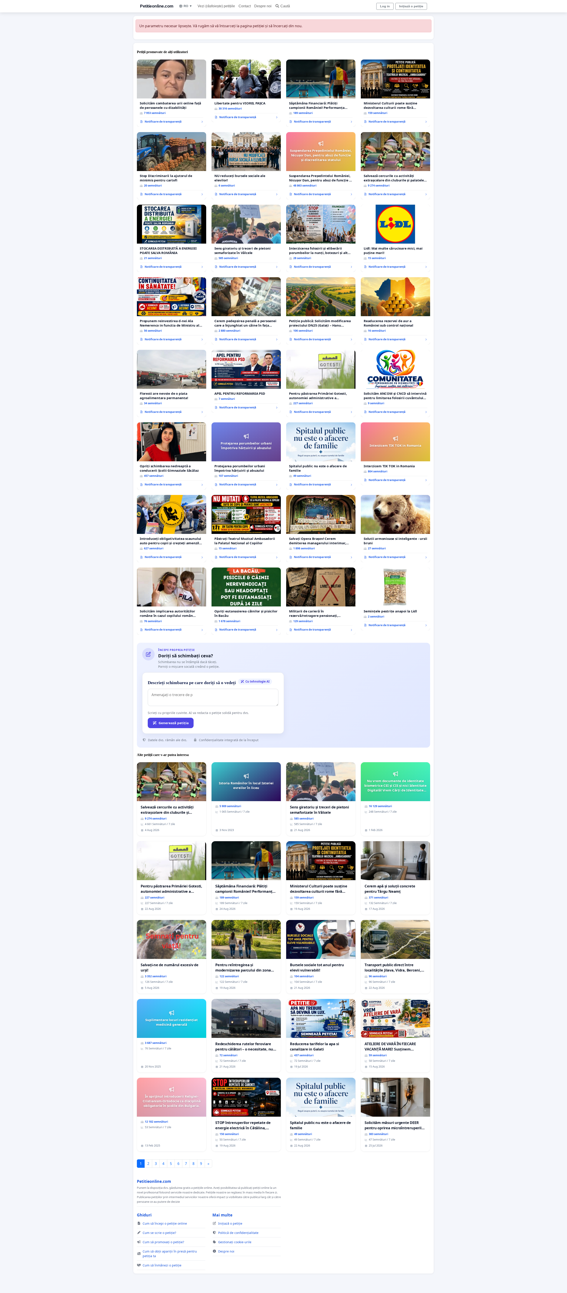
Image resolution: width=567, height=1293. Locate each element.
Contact (245, 6)
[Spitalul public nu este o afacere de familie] (320, 456)
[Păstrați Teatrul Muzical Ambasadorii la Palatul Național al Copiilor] (246, 528)
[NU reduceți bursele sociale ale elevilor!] (246, 165)
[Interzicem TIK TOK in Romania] (395, 453)
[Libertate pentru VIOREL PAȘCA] (246, 91)
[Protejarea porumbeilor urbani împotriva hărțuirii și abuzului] (246, 456)
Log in (385, 6)
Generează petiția (174, 723)
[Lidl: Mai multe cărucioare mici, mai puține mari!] (395, 238)
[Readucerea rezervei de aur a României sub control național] (395, 310)
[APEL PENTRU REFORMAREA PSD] (246, 381)
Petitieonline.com (156, 6)
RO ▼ (188, 6)
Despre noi (263, 6)
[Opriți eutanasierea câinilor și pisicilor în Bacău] (246, 601)
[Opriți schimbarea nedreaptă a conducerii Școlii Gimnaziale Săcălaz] (171, 456)
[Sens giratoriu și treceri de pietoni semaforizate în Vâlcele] (246, 238)
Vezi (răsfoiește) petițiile (216, 6)
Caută (285, 6)
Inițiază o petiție (411, 6)
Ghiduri (144, 1215)
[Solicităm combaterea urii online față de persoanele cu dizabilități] (171, 93)
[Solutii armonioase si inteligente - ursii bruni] (395, 528)
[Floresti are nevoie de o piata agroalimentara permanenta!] (171, 383)
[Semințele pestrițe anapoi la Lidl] (395, 599)
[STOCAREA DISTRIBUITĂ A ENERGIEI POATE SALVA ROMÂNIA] (171, 238)
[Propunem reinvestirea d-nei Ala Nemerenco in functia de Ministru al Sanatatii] (171, 310)
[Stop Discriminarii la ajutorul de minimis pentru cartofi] (171, 165)
